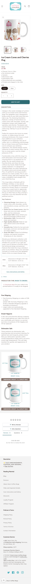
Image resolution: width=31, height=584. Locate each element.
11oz (4, 88)
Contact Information (9, 530)
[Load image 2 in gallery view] (15, 49)
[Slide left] (2, 50)
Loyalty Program (8, 500)
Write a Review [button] (16, 424)
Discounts (6, 496)
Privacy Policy (7, 522)
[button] (2, 6)
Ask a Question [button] (16, 429)
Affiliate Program (8, 504)
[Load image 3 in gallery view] (23, 49)
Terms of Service (8, 526)
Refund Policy (7, 519)
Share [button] (5, 276)
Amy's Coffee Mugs (12, 580)
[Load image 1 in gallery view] (7, 49)
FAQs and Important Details (11, 488)
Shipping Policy (7, 515)
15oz (12, 88)
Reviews (6, 480)
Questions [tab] (17, 433)
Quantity (4, 92)
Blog (4, 476)
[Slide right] (29, 50)
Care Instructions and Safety (12, 492)
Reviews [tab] (5, 433)
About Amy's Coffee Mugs (11, 484)
